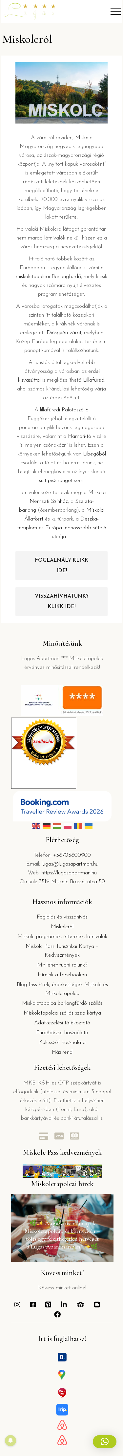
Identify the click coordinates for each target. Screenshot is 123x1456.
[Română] (78, 826)
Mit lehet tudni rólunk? (62, 965)
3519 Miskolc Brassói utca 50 (72, 882)
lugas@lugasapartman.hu (70, 864)
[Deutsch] (47, 826)
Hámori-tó (79, 436)
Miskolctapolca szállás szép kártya (62, 1013)
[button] (104, 1441)
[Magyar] (57, 826)
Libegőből (94, 454)
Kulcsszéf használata (62, 1042)
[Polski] (68, 826)
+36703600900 (72, 855)
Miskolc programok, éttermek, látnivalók (62, 936)
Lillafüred (93, 380)
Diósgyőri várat (64, 333)
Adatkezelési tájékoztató (62, 1023)
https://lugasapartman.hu (69, 873)
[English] (36, 826)
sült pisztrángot (55, 480)
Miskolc (83, 138)
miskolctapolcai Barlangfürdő (48, 276)
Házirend (62, 1052)
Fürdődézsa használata (62, 1032)
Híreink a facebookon (62, 975)
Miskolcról (62, 927)
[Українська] (88, 826)
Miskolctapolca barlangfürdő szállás (62, 1003)
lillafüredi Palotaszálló (64, 410)
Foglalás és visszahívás (62, 917)
